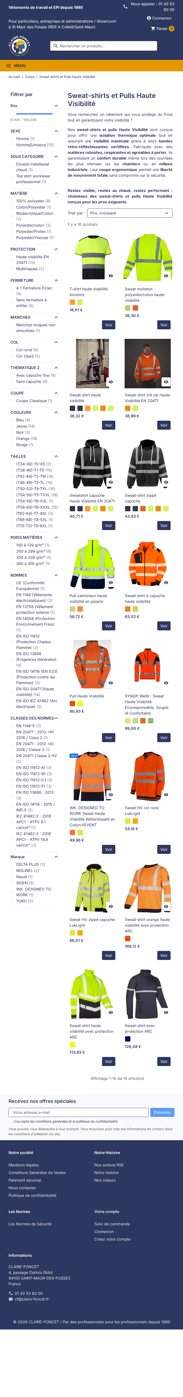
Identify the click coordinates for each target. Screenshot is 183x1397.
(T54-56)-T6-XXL (34, 501)
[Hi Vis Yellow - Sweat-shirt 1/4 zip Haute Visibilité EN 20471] (135, 408)
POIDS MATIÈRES (26, 537)
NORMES (18, 575)
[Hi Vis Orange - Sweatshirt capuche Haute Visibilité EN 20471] (103, 508)
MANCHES (20, 317)
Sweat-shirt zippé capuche (140, 498)
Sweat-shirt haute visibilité (85, 398)
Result (24, 876)
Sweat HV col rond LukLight (142, 810)
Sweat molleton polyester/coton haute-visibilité (145, 295)
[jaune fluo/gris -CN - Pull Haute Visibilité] (80, 703)
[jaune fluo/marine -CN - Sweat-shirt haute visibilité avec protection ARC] (72, 1044)
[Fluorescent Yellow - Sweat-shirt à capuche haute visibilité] (135, 609)
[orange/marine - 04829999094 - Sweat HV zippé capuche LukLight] (80, 933)
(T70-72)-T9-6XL (34, 525)
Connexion (104, 1231)
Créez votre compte (112, 1239)
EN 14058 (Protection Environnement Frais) (35, 624)
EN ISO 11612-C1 (34, 780)
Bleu (23, 420)
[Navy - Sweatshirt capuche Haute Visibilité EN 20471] (80, 508)
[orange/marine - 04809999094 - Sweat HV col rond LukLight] (135, 821)
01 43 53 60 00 (29, 1293)
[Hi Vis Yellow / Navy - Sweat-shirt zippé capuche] (150, 508)
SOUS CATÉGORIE (27, 156)
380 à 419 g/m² (33, 563)
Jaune (25, 426)
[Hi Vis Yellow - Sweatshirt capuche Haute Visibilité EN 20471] (110, 508)
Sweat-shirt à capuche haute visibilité (145, 598)
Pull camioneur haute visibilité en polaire (88, 598)
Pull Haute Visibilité (87, 696)
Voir (108, 324)
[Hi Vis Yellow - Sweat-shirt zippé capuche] (166, 508)
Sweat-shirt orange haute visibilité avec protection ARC (147, 925)
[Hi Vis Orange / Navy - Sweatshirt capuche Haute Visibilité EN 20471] (88, 508)
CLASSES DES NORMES (32, 718)
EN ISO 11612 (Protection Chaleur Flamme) (33, 642)
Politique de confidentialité (32, 1195)
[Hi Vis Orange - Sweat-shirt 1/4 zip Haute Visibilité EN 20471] (128, 408)
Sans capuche (32, 381)
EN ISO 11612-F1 (34, 786)
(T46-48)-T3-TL (34, 482)
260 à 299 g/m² (33, 551)
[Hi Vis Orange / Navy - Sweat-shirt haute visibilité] (88, 408)
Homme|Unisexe (35, 144)
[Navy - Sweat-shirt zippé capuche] (135, 508)
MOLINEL (27, 870)
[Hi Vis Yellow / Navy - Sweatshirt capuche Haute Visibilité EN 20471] (95, 508)
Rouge (24, 444)
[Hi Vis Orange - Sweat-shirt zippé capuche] (158, 508)
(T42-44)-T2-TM (35, 476)
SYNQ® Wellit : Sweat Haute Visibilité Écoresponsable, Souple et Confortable (146, 705)
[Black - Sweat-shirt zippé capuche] (128, 508)
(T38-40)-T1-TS (34, 470)
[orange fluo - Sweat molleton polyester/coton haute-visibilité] (135, 308)
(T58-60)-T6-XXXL (37, 507)
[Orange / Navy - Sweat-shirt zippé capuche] (143, 508)
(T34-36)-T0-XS (33, 464)
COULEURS (20, 412)
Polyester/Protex (33, 231)
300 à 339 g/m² (33, 557)
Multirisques (30, 268)
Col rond (27, 349)
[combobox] (103, 46)
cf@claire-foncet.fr (32, 1299)
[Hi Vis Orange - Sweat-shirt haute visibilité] (103, 408)
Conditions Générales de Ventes (37, 1172)
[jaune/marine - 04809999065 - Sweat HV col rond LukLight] (128, 821)
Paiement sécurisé (25, 1180)
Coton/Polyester (33, 207)
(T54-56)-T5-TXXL (37, 494)
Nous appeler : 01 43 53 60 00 (152, 6)
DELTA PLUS (30, 864)
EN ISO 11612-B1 (34, 773)
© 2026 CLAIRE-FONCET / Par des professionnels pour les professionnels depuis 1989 (91, 1321)
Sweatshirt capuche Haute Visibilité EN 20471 (92, 498)
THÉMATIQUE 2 (25, 367)
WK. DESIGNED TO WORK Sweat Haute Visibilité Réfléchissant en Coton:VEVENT (92, 816)
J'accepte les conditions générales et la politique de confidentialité (65, 1121)
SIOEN (25, 883)
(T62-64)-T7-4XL (34, 513)
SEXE (15, 131)
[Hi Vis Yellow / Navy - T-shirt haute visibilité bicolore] (80, 302)
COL (14, 342)
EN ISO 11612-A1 (34, 767)
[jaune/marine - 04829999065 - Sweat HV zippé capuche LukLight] (72, 933)
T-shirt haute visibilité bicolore (89, 292)
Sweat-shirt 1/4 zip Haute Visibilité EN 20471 (147, 398)
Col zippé (28, 356)
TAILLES (18, 456)
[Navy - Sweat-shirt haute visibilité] (80, 408)
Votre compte (106, 1211)
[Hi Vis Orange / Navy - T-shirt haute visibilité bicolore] (72, 302)
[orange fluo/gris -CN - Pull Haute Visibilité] (72, 703)
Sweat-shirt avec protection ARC (140, 1028)
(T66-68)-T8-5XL (34, 519)
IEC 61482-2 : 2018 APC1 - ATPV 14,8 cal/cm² (33, 839)
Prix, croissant (103, 213)
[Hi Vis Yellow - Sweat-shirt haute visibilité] (110, 408)
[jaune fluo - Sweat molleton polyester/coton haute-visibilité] (128, 308)
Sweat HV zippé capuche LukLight (92, 922)
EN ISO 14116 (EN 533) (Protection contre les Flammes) (36, 677)
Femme (25, 138)
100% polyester (33, 201)
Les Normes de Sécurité (30, 1224)
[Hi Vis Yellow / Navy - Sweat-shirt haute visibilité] (95, 408)
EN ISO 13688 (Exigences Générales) (36, 659)
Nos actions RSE (109, 1165)
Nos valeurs (105, 1180)
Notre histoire (106, 1172)
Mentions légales (24, 1165)
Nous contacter (22, 1187)
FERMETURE (22, 280)
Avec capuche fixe (36, 375)
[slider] (13, 114)
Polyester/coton (33, 225)
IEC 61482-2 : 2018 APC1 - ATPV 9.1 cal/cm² (33, 822)
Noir (23, 432)
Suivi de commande (112, 1224)
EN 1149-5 (28, 725)
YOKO (24, 901)
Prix (13, 105)
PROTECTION (22, 249)
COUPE (17, 393)
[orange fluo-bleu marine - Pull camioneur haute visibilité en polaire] (80, 609)
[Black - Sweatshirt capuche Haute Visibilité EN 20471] (72, 508)
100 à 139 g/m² (32, 545)
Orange (26, 438)
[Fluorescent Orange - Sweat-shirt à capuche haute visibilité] (128, 609)
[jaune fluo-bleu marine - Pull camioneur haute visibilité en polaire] (72, 609)
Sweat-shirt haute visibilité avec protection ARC (91, 1031)
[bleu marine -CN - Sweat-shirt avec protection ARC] (128, 1039)
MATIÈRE (18, 193)
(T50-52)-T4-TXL (35, 488)
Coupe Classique (34, 400)
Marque (17, 856)
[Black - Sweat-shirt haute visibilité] (72, 408)
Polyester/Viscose (35, 237)
